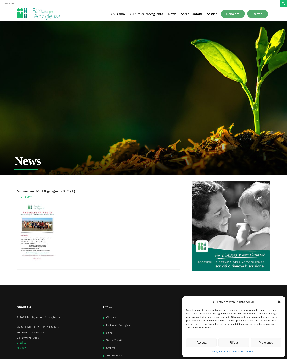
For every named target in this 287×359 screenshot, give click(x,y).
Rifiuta (234, 342)
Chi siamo (111, 317)
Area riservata (114, 355)
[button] (279, 302)
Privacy (21, 347)
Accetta (201, 342)
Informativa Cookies (242, 351)
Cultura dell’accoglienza (119, 325)
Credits (21, 342)
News (109, 332)
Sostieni (110, 348)
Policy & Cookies (221, 351)
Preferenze (266, 342)
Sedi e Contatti (114, 340)
